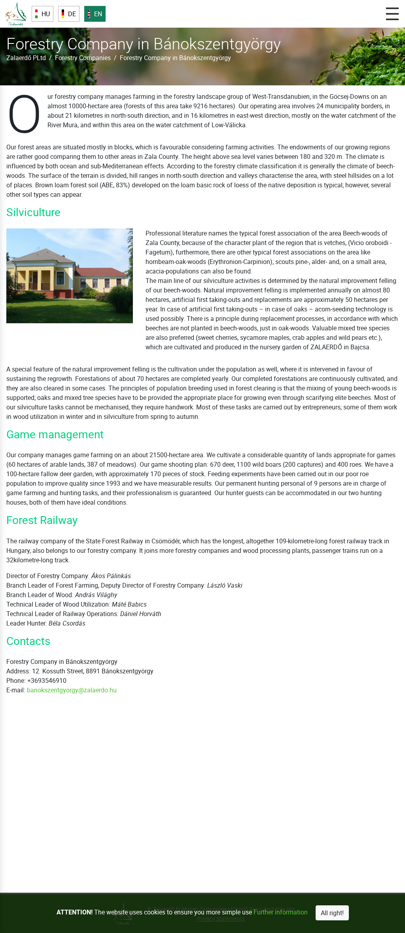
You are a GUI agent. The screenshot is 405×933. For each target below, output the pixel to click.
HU (46, 13)
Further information (281, 912)
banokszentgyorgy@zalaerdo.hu (72, 690)
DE (72, 13)
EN (98, 13)
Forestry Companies (83, 57)
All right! (332, 912)
